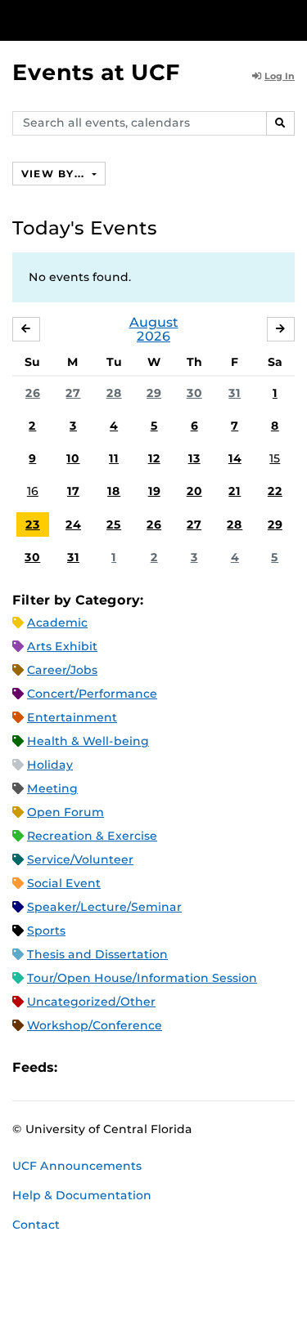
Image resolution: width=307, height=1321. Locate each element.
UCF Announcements (77, 1165)
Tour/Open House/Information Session (142, 978)
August (153, 322)
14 (235, 458)
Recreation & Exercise (92, 835)
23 (32, 524)
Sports (46, 930)
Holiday (50, 764)
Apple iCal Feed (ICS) (79, 1067)
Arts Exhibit (62, 646)
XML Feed (162, 1067)
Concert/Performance (92, 693)
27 (72, 393)
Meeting (52, 788)
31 (234, 393)
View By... (54, 173)
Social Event (64, 883)
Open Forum (65, 812)
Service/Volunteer (80, 859)
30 (194, 393)
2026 (153, 336)
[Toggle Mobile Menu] (290, 19)
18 (113, 491)
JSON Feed (190, 1067)
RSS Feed (134, 1067)
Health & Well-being (88, 741)
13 (194, 458)
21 (234, 491)
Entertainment (72, 717)
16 (32, 491)
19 (154, 491)
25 (113, 524)
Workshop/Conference (94, 1025)
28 (114, 393)
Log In (279, 76)
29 (154, 393)
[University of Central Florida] (124, 20)
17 (73, 491)
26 (32, 393)
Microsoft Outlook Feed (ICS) (106, 1067)
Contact (36, 1224)
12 (154, 458)
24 (73, 524)
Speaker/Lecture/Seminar (104, 906)
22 (275, 491)
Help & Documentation (81, 1195)
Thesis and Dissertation (97, 954)
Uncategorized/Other (91, 1001)
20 (194, 491)
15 (274, 458)
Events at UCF (96, 72)
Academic (57, 622)
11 (114, 458)
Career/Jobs (62, 670)
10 (72, 458)
